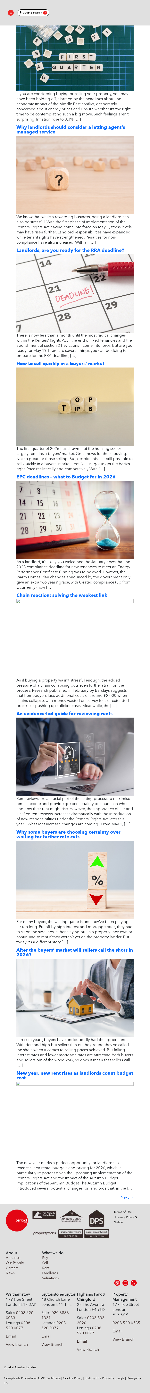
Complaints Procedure (20, 1378)
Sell (45, 1263)
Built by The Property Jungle (104, 1378)
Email (11, 1336)
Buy (45, 1258)
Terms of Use (123, 1212)
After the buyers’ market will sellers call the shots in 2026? (74, 952)
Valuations (50, 1278)
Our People (15, 1263)
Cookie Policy (72, 1378)
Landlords (50, 1273)
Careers (12, 1268)
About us (13, 1258)
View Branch (17, 1344)
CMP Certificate (49, 1378)
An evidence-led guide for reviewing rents (64, 713)
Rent (45, 1268)
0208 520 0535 (126, 1322)
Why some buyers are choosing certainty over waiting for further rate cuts (68, 834)
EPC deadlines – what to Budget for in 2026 (66, 477)
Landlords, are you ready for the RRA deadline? (70, 250)
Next (127, 1197)
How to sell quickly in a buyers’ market (60, 363)
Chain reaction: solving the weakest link (61, 595)
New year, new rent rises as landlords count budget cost (74, 1075)
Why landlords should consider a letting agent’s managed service (70, 129)
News (10, 1273)
